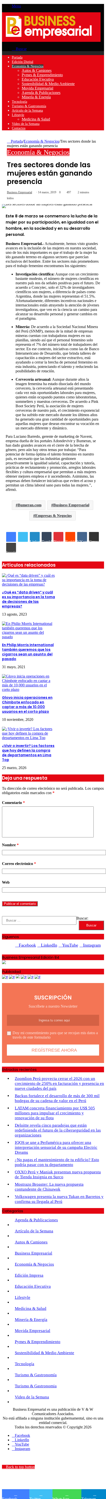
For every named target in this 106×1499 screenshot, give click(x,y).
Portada (17, 57)
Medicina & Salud (36, 119)
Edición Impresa (29, 1275)
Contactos (18, 128)
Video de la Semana (25, 124)
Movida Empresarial (37, 88)
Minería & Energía (36, 97)
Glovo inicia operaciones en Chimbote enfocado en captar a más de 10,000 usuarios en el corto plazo (27, 704)
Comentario (13, 803)
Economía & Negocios (27, 66)
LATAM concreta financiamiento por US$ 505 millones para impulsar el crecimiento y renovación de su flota (55, 1113)
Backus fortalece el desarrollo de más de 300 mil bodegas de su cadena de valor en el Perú (57, 1098)
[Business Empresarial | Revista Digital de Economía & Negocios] (51, 40)
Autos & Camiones (37, 70)
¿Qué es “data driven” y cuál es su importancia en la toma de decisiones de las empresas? (28, 599)
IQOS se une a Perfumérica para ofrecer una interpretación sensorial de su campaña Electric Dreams (56, 1147)
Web (6, 882)
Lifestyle (18, 115)
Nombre (10, 845)
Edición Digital (22, 62)
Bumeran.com (29, 505)
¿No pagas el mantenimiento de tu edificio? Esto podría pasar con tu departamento (57, 1162)
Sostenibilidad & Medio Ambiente (48, 84)
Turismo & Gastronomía (29, 106)
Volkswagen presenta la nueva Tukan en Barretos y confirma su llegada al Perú (59, 1199)
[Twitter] (23, 537)
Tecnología (19, 102)
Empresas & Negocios (53, 516)
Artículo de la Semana (27, 110)
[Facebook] (11, 537)
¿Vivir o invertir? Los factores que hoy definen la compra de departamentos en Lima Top (28, 752)
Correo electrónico (19, 864)
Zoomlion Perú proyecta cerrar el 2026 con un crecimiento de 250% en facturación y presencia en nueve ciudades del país (59, 1083)
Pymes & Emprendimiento (42, 75)
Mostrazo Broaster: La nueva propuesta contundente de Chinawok (49, 1187)
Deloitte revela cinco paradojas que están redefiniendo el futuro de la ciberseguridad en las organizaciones (58, 1130)
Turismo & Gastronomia (36, 1386)
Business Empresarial (19, 192)
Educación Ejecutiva (38, 79)
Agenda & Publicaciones (41, 93)
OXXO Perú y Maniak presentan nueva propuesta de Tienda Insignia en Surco (58, 1174)
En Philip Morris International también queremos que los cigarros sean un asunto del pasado (28, 651)
